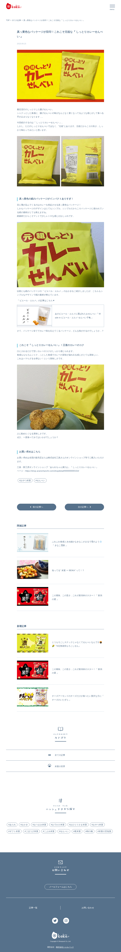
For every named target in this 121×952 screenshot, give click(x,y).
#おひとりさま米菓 (78, 824)
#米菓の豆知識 (104, 831)
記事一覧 (33, 908)
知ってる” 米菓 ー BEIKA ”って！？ (68, 570)
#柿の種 (89, 831)
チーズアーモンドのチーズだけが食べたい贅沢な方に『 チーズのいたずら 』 (78, 698)
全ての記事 (16, 20)
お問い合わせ (88, 908)
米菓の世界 (60, 766)
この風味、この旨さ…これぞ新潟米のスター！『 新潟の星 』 (77, 597)
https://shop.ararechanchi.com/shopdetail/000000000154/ (52, 471)
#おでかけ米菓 (57, 824)
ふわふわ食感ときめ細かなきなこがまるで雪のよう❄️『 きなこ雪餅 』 (77, 543)
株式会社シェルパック (65, 947)
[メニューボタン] (112, 7)
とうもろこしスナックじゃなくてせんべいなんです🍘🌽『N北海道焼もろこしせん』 (77, 644)
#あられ (12, 824)
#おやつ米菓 (25, 480)
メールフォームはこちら (60, 887)
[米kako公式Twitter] (55, 921)
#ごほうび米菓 (31, 831)
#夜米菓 (77, 831)
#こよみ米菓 (48, 831)
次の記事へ (83, 507)
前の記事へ (38, 507)
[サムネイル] (32, 543)
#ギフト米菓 (14, 831)
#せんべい (40, 480)
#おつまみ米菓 (39, 824)
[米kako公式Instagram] (66, 921)
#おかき (24, 824)
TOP (8, 20)
